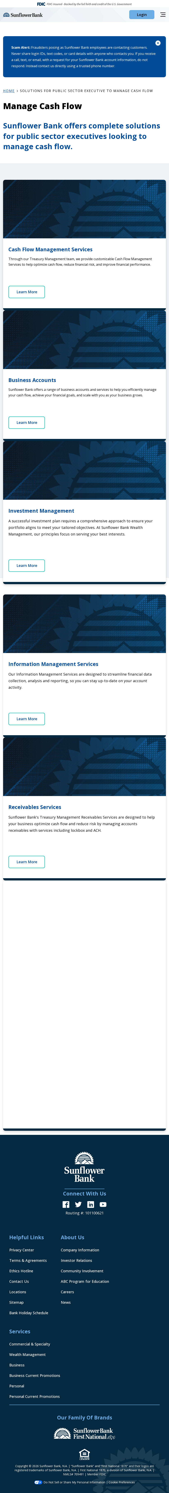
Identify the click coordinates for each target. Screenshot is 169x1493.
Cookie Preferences (122, 1482)
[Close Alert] (158, 43)
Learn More (26, 291)
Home (9, 91)
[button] (141, 14)
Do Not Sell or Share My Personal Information (74, 1482)
